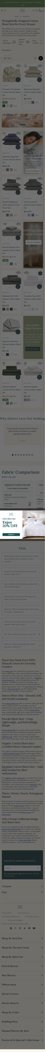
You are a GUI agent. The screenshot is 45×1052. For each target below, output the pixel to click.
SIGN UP (11, 534)
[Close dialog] (44, 512)
